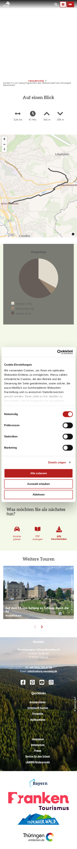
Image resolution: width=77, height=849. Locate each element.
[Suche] (56, 4)
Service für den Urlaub (37, 807)
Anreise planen (38, 753)
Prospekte (37, 765)
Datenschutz (37, 796)
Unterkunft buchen (37, 759)
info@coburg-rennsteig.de (42, 722)
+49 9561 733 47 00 (40, 718)
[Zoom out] (4, 144)
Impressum (38, 790)
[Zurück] (35, 678)
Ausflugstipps (37, 770)
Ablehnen (39, 494)
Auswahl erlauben (38, 483)
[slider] (38, 287)
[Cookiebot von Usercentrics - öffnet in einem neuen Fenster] (57, 352)
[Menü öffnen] (63, 4)
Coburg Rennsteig (36, 80)
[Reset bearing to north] (4, 149)
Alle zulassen (38, 473)
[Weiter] (42, 678)
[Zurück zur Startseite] (6, 6)
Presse (37, 801)
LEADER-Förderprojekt (38, 813)
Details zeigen (57, 462)
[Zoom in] (4, 139)
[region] (38, 186)
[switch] (68, 425)
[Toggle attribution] (73, 234)
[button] (70, 4)
